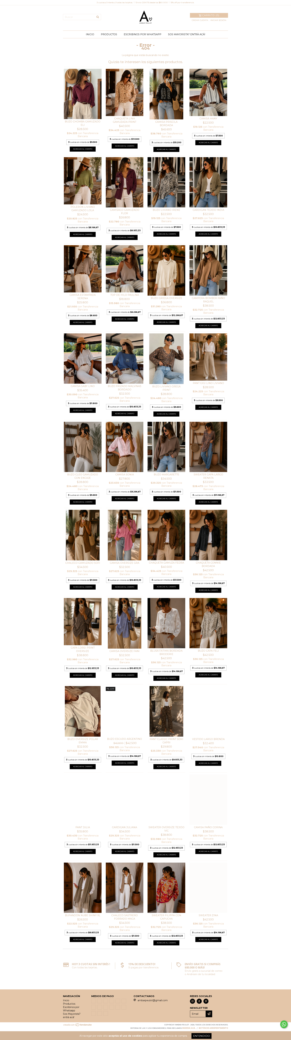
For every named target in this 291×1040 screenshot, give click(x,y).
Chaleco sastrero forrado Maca (124, 917)
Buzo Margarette (166, 474)
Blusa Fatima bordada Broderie (166, 652)
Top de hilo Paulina (124, 294)
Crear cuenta (200, 20)
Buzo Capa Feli (208, 650)
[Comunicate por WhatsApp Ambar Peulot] (284, 1024)
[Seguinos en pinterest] (205, 1001)
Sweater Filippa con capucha (166, 917)
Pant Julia (82, 827)
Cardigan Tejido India (208, 209)
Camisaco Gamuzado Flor (124, 211)
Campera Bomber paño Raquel (208, 300)
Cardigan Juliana (124, 827)
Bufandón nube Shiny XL (82, 915)
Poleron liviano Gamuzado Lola (83, 208)
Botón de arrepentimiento (213, 1028)
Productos (109, 34)
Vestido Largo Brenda (208, 739)
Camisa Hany (208, 118)
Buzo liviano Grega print (166, 388)
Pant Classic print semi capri (166, 741)
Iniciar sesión (218, 20)
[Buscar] (97, 17)
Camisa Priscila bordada (166, 123)
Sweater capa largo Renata (208, 476)
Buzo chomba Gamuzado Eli (82, 123)
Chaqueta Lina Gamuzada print (124, 120)
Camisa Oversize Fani (124, 651)
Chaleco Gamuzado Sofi (82, 562)
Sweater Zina (208, 915)
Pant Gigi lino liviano (208, 383)
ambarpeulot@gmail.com (153, 1000)
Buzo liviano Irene (166, 209)
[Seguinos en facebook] (199, 1001)
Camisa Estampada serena (83, 296)
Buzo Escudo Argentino (124, 738)
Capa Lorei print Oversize (83, 649)
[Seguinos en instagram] (192, 1001)
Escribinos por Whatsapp (142, 34)
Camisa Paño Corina (208, 827)
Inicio (90, 34)
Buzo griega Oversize (166, 298)
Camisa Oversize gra (124, 562)
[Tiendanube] (77, 1026)
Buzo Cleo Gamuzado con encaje (82, 476)
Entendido (201, 1035)
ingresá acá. (189, 1028)
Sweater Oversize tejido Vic (166, 829)
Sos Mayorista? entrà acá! (186, 34)
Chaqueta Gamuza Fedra (166, 562)
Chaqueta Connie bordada (208, 564)
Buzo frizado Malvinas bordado (124, 388)
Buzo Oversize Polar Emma (82, 741)
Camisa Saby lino (83, 386)
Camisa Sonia (124, 474)
